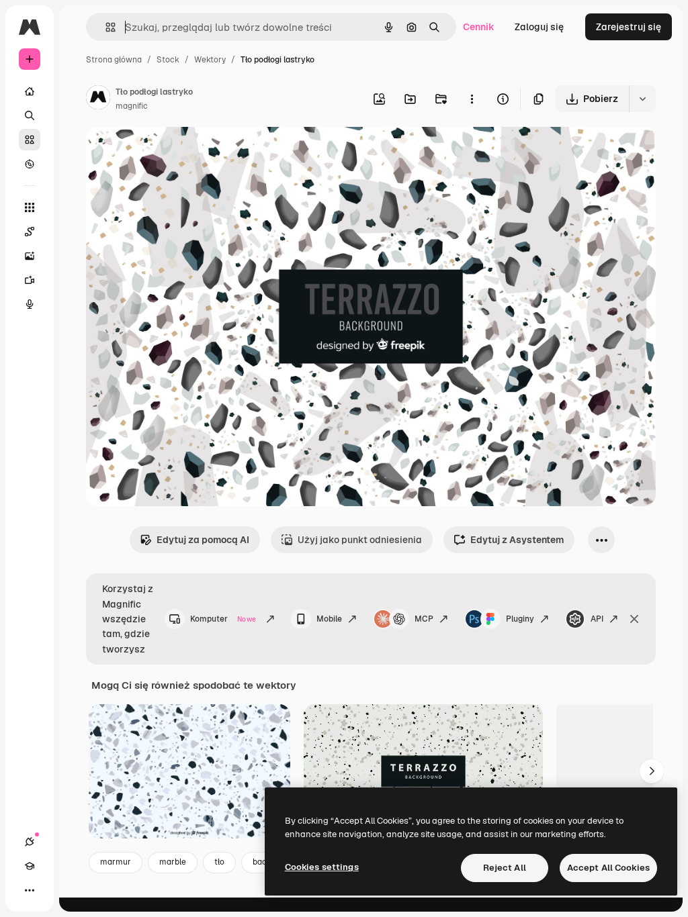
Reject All (504, 867)
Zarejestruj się (628, 27)
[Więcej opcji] (471, 98)
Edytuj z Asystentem (517, 540)
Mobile (329, 619)
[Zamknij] (634, 619)
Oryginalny (178, 152)
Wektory (210, 59)
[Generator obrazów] (29, 256)
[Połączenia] (29, 842)
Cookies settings (322, 867)
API (597, 619)
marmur (115, 862)
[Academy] (29, 866)
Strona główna (114, 59)
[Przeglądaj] (29, 164)
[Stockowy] (29, 139)
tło (219, 862)
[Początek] (29, 91)
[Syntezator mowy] (29, 304)
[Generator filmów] (29, 280)
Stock (168, 59)
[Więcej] (29, 890)
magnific (132, 106)
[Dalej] (652, 771)
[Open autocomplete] (105, 27)
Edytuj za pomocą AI (203, 540)
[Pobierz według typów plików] (642, 98)
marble (172, 862)
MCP (424, 619)
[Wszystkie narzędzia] (29, 207)
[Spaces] (29, 231)
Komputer (223, 619)
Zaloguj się (539, 27)
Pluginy (520, 619)
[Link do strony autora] (98, 99)
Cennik (478, 27)
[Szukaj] (29, 115)
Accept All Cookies (608, 867)
